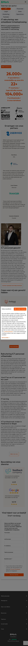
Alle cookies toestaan (20, 309)
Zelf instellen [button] (5, 337)
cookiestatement (8, 331)
